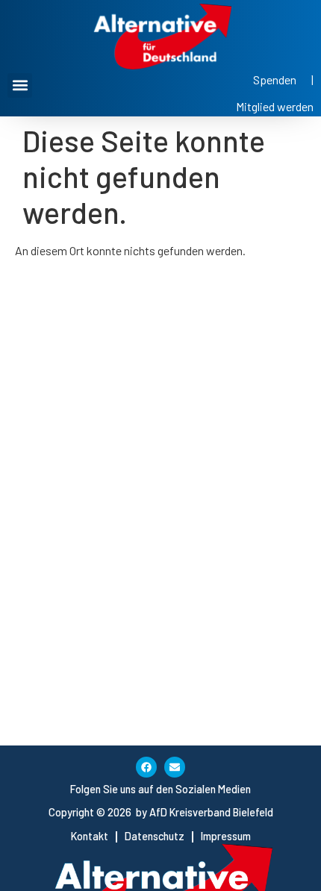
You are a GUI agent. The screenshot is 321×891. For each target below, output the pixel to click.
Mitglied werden (275, 106)
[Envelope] (174, 767)
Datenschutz (154, 836)
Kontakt (89, 836)
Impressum (226, 836)
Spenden (274, 79)
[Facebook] (146, 767)
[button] (19, 85)
